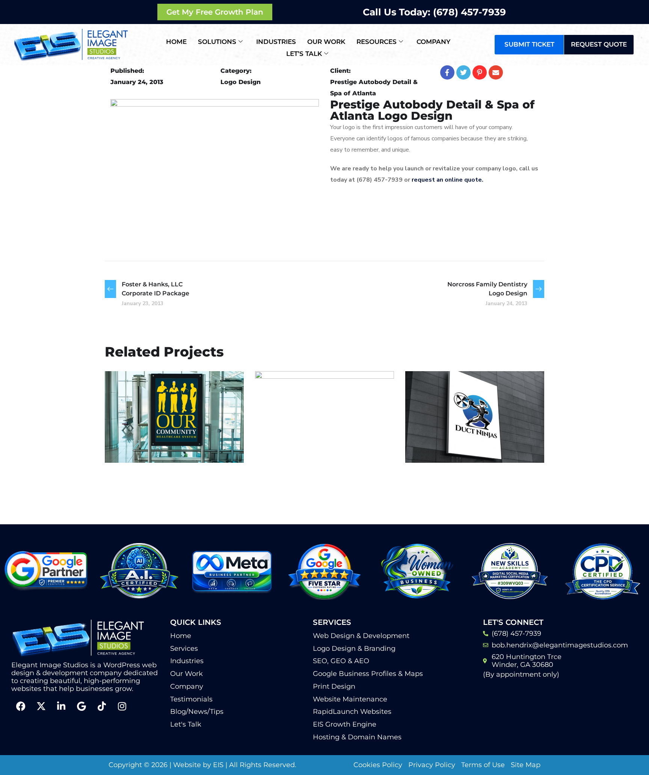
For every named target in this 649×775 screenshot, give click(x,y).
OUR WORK (326, 41)
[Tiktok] (101, 706)
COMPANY (433, 41)
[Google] (81, 706)
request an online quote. (448, 180)
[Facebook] (20, 706)
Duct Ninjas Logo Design (460, 428)
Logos (130, 446)
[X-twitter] (41, 706)
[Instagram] (122, 706)
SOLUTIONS (217, 41)
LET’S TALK (304, 53)
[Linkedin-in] (61, 706)
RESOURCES (376, 41)
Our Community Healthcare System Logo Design (164, 422)
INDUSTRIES (276, 41)
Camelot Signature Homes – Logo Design (321, 450)
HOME (176, 41)
